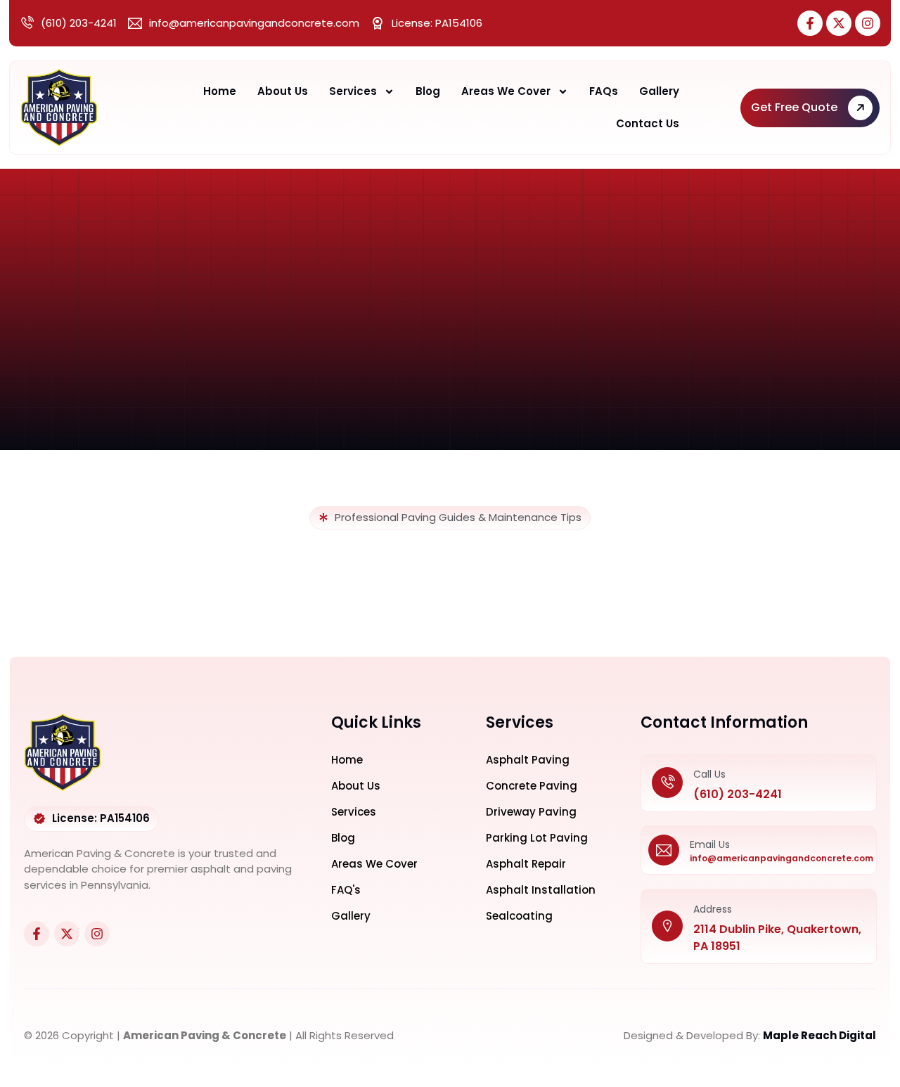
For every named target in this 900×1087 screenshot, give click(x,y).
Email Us (710, 844)
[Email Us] (663, 850)
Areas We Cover (506, 91)
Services (353, 91)
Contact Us (647, 123)
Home (219, 91)
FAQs (603, 91)
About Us (282, 91)
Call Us (709, 774)
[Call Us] (667, 782)
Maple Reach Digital (819, 1035)
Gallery (659, 91)
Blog (428, 91)
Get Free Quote (794, 107)
